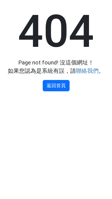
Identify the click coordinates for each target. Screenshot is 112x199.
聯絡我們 (87, 71)
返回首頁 (56, 85)
